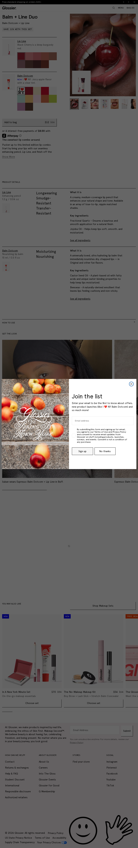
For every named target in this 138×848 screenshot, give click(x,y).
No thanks (105, 451)
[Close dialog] (131, 384)
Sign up (82, 451)
